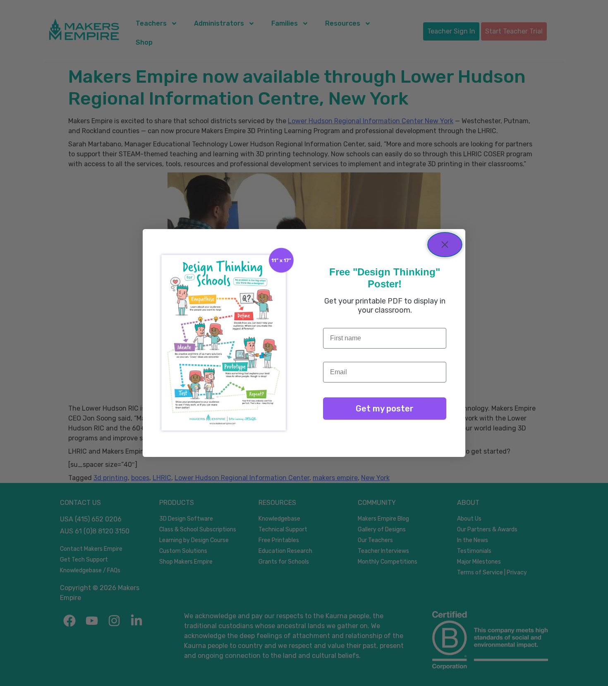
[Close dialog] (445, 244)
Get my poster (385, 409)
